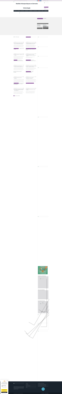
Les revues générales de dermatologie (42, 384)
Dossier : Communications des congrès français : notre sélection (33, 48)
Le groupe (27, 383)
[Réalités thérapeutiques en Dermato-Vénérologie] (27, 5)
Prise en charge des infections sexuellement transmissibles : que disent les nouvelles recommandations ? (19, 90)
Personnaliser (4, 392)
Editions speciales (41, 300)
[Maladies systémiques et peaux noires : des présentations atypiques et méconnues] (31, 39)
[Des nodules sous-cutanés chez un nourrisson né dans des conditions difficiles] (19, 62)
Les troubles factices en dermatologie (41, 23)
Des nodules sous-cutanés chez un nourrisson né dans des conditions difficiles (19, 66)
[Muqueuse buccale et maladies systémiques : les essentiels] (31, 74)
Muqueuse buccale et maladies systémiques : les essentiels (29, 78)
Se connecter (15, 0)
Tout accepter (4, 389)
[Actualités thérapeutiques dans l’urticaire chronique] (31, 85)
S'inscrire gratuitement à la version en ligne (22, 0)
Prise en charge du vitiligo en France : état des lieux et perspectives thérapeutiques (19, 43)
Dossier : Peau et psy (40, 18)
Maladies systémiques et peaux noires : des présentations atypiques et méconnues (31, 43)
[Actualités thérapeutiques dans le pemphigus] (19, 74)
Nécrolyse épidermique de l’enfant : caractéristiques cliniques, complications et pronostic (31, 55)
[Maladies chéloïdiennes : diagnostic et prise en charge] (19, 51)
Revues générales (16, 48)
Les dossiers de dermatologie (41, 383)
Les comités (27, 384)
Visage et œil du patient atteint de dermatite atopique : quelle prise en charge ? (31, 66)
